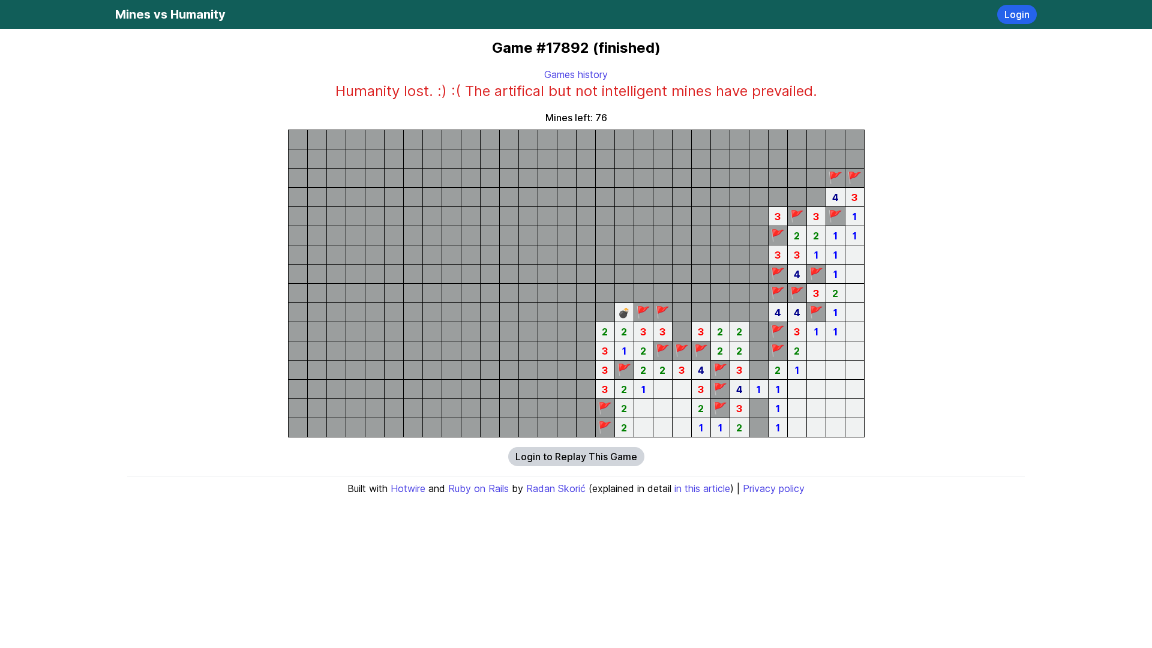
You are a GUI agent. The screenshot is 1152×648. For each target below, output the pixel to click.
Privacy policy (774, 488)
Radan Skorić (556, 488)
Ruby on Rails (478, 488)
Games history (576, 74)
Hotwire (408, 488)
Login (1017, 14)
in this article (702, 488)
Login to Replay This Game (576, 457)
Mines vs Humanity (170, 14)
